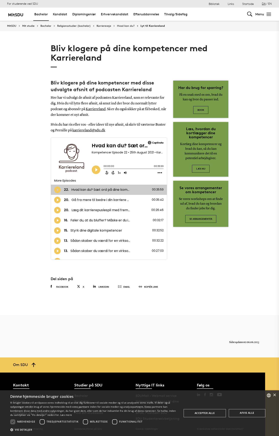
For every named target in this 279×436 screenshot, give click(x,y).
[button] (93, 430)
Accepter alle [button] (205, 413)
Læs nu (200, 168)
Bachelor (41, 14)
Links (231, 4)
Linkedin (103, 286)
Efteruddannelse (146, 14)
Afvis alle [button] (247, 413)
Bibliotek (214, 4)
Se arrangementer (201, 218)
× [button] (274, 395)
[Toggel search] (249, 14)
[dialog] (139, 413)
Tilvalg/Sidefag (175, 14)
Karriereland (96, 109)
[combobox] (269, 395)
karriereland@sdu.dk (88, 130)
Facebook (62, 286)
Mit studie (28, 25)
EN (270, 3)
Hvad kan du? (126, 25)
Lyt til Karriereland (153, 25)
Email (126, 286)
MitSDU (11, 25)
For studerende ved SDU (22, 3)
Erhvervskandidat (114, 14)
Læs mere (66, 415)
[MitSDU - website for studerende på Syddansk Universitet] (15, 14)
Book (201, 109)
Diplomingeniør (84, 14)
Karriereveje (104, 25)
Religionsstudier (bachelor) (74, 25)
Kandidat (60, 14)
